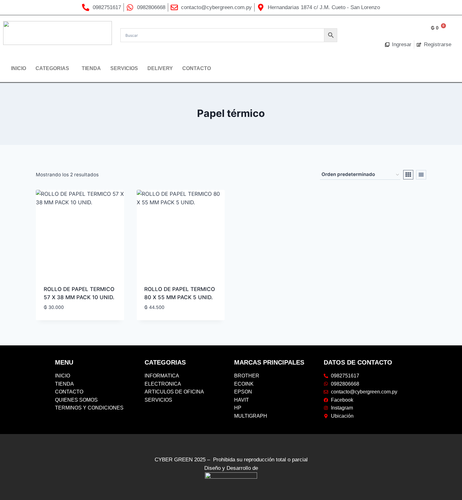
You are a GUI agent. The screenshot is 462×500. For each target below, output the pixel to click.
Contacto (196, 68)
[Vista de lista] (421, 174)
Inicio (18, 68)
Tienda (91, 68)
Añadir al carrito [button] (67, 317)
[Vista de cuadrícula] (408, 174)
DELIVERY (160, 68)
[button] (54, 68)
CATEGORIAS (52, 68)
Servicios (124, 68)
